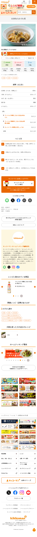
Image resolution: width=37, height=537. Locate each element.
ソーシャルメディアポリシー (27, 508)
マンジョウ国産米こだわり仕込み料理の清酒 (15, 122)
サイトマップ (27, 512)
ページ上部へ (34, 530)
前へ (2, 287)
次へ (35, 287)
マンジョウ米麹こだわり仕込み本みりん (15, 116)
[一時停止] (21, 296)
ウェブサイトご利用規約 (12, 505)
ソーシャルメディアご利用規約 (10, 508)
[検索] (34, 12)
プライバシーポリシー (25, 505)
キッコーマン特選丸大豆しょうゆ (14, 127)
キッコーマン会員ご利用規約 (14, 512)
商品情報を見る (21, 286)
